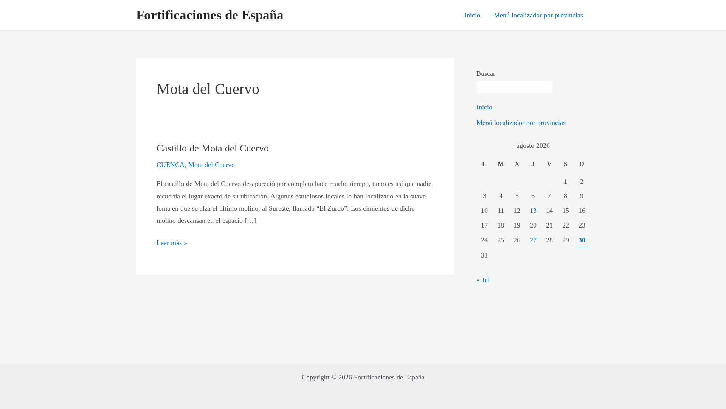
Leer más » (172, 242)
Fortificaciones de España (210, 15)
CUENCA (171, 165)
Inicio (472, 15)
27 (533, 240)
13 (533, 210)
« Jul (483, 280)
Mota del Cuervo (211, 165)
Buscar (485, 73)
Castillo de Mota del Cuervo (213, 148)
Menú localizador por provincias (538, 15)
